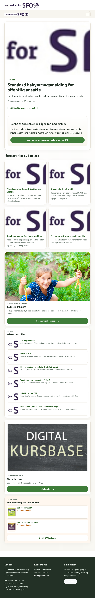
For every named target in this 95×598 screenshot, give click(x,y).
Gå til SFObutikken (47, 538)
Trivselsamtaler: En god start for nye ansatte (24, 190)
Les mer (70, 581)
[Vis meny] (87, 14)
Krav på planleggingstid (62, 189)
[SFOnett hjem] (22, 5)
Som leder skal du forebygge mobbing (25, 236)
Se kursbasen (47, 489)
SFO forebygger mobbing (27, 522)
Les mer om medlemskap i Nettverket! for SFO (47, 140)
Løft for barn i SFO (25, 508)
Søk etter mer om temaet (23, 108)
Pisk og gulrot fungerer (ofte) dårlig (68, 236)
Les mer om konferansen (47, 321)
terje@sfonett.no (41, 575)
